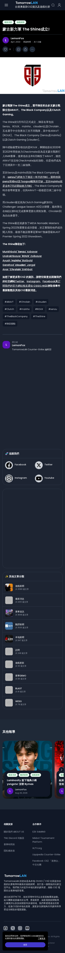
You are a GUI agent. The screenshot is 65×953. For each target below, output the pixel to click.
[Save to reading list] (18, 49)
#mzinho (24, 309)
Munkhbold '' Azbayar (20, 251)
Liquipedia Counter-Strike (46, 854)
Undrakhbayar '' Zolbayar (22, 256)
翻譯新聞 (24, 775)
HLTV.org (37, 848)
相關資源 (8, 824)
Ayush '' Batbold (17, 260)
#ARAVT (9, 301)
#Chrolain (24, 301)
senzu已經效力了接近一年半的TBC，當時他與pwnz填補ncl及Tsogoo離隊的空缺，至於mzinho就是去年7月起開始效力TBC (32, 181)
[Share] (25, 49)
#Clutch (9, 309)
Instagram (33, 281)
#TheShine (39, 316)
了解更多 (41, 938)
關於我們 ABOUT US (14, 831)
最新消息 (8, 22)
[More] (32, 49)
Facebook (49, 281)
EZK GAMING (38, 831)
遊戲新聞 (20, 22)
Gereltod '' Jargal (19, 265)
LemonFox (17, 38)
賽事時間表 (9, 844)
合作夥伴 (36, 824)
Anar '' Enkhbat (17, 269)
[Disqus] (32, 396)
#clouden (41, 301)
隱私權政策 (9, 850)
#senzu (52, 309)
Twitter (19, 281)
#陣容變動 (10, 323)
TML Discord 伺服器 (14, 838)
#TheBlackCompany (16, 316)
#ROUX (39, 309)
